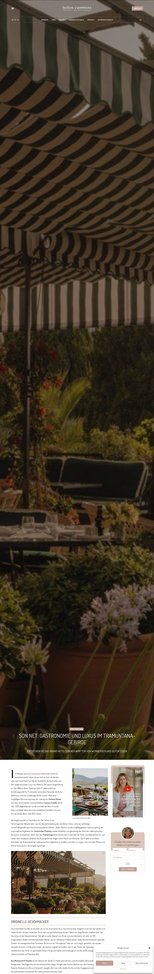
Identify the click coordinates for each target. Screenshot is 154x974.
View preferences (142, 963)
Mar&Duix (15, 936)
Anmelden (137, 8)
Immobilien (44, 20)
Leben (53, 20)
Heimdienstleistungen (76, 20)
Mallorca (62, 20)
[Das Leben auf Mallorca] (77, 8)
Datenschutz (123, 968)
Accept (104, 963)
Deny (123, 963)
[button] (149, 948)
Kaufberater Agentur (105, 20)
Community (90, 20)
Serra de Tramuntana (32, 773)
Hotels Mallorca (76, 729)
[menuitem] (12, 20)
